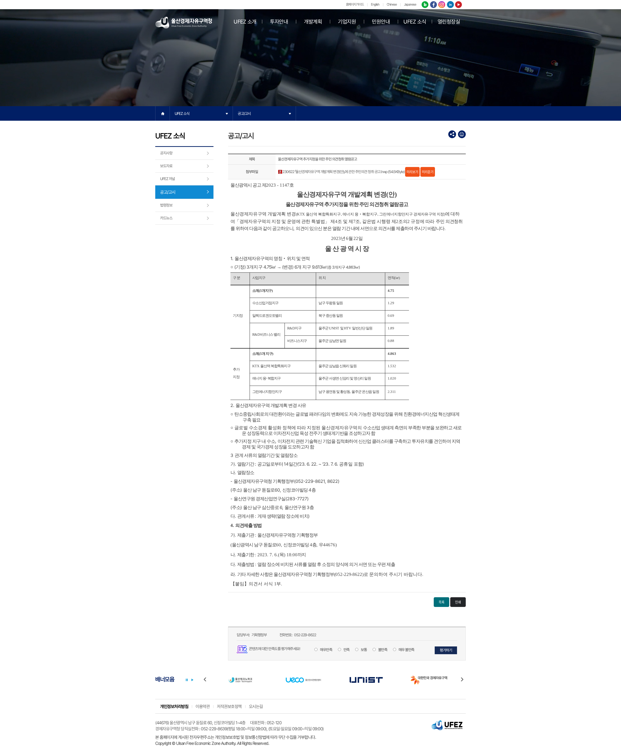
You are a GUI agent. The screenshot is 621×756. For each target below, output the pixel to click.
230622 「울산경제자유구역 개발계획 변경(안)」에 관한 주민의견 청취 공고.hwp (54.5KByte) (343, 171)
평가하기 (446, 650)
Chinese (392, 4)
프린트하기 (462, 134)
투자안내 (279, 21)
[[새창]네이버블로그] (425, 5)
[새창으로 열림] (240, 680)
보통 (364, 649)
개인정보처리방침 (174, 706)
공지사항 (166, 153)
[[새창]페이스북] (433, 5)
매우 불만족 (406, 649)
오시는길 (256, 706)
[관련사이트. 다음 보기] (463, 680)
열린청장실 (449, 21)
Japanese (410, 4)
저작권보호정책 (229, 706)
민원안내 (381, 21)
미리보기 (412, 171)
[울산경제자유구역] (183, 22)
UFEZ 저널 (167, 178)
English (375, 4)
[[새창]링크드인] (450, 5)
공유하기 (452, 134)
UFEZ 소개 (245, 21)
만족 (346, 649)
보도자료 (166, 166)
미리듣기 (427, 171)
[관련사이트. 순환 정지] (186, 680)
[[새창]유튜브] (458, 5)
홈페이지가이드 (355, 4)
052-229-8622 (305, 635)
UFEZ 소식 (414, 21)
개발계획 (313, 21)
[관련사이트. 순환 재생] (192, 680)
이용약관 (203, 706)
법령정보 (166, 205)
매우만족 (326, 649)
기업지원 (347, 21)
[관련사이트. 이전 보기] (206, 680)
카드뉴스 (166, 218)
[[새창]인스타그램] (441, 5)
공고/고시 (244, 113)
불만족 (382, 649)
